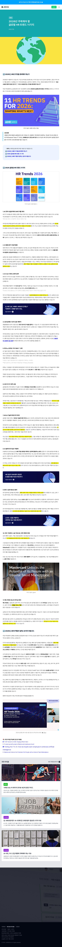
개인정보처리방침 (10, 926)
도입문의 (54, 7)
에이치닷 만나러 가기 (31, 905)
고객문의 (17, 926)
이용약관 (3, 926)
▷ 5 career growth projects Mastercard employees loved (18, 744)
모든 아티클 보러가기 (53, 762)
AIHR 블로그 (34, 204)
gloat (34, 592)
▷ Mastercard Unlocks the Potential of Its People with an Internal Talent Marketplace (25, 752)
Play (45, 732)
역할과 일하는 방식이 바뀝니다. (18, 156)
